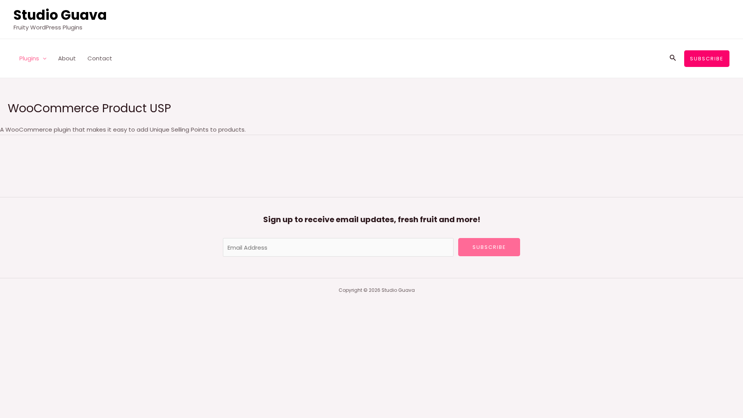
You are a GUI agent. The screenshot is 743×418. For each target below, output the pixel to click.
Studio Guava (60, 14)
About (67, 58)
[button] (42, 58)
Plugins (29, 58)
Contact (99, 58)
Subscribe (489, 247)
